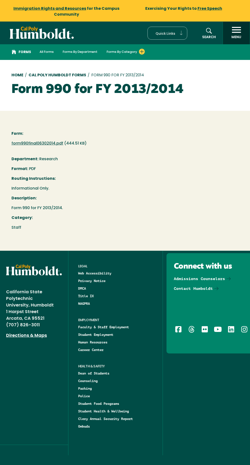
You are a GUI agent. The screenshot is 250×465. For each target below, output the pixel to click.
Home (17, 75)
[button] (167, 33)
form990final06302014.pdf (37, 144)
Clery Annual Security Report (105, 419)
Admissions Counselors (199, 278)
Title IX (86, 296)
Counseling (88, 381)
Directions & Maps (26, 336)
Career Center (91, 350)
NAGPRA (84, 304)
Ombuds (84, 426)
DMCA (82, 288)
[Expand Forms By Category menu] (142, 52)
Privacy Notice (91, 281)
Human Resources (92, 342)
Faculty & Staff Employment (103, 327)
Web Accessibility (94, 273)
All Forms (47, 52)
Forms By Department (80, 52)
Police (84, 396)
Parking (85, 388)
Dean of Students (93, 373)
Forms (25, 52)
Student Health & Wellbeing (103, 411)
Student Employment (95, 335)
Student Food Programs (98, 404)
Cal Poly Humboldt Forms (57, 75)
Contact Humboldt (193, 288)
